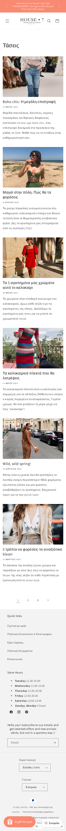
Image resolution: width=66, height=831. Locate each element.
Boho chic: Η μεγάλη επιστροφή (29, 101)
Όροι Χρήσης (15, 642)
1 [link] (18, 600)
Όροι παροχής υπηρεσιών (46, 817)
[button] (7, 21)
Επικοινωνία (15, 659)
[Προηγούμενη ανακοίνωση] (7, 6)
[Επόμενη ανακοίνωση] (59, 6)
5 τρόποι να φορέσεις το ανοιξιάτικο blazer (32, 552)
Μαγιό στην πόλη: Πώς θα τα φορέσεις (27, 195)
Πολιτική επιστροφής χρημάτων (38, 812)
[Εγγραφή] (54, 742)
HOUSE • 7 (25, 807)
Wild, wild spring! (17, 463)
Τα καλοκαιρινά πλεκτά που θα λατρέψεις (29, 375)
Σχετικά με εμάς (16, 625)
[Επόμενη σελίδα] (48, 600)
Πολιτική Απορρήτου (20, 650)
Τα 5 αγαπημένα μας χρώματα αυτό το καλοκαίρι (28, 285)
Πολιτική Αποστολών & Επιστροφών (29, 634)
